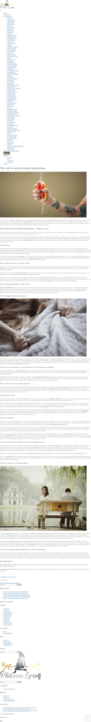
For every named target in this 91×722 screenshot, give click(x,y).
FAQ (8, 159)
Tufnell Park (10, 143)
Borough (9, 34)
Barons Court (11, 27)
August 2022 (7, 617)
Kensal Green (11, 82)
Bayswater (10, 29)
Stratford (9, 139)
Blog (14, 577)
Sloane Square (11, 131)
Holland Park (11, 77)
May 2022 (6, 618)
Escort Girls (7, 14)
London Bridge (11, 99)
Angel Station (11, 21)
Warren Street (11, 147)
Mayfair (9, 107)
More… (6, 156)
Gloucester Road (12, 66)
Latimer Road (11, 95)
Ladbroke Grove (11, 91)
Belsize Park (10, 30)
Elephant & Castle (12, 56)
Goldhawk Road (11, 67)
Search (5, 164)
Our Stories (10, 160)
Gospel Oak (10, 69)
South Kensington (12, 135)
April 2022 (7, 620)
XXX (5, 697)
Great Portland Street (13, 71)
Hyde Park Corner (12, 79)
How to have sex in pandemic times (10, 583)
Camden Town (11, 38)
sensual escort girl (9, 541)
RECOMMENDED (9, 701)
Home (5, 13)
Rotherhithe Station (12, 125)
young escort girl (10, 456)
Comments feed (8, 643)
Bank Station (10, 24)
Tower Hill (10, 141)
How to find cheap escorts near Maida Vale (16, 593)
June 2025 (6, 610)
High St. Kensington (13, 74)
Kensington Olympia (13, 85)
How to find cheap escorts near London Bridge (17, 595)
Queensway (10, 123)
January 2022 (7, 625)
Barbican (9, 26)
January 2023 (7, 612)
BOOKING (7, 154)
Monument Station (12, 109)
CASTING (7, 152)
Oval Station (10, 117)
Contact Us (10, 162)
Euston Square (11, 59)
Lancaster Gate (11, 93)
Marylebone (10, 106)
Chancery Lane (11, 43)
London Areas (8, 16)
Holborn (9, 75)
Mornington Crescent (13, 112)
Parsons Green (11, 122)
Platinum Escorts (6, 577)
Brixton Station (11, 35)
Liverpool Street (11, 98)
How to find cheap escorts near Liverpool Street (17, 596)
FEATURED (7, 699)
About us (9, 157)
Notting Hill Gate (12, 114)
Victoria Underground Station (15, 146)
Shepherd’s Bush (12, 128)
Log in (5, 640)
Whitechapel (10, 149)
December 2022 (8, 613)
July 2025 (6, 608)
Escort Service (49, 280)
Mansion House (11, 103)
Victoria (9, 144)
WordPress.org (8, 645)
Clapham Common (12, 46)
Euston (9, 58)
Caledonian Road (12, 37)
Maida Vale (10, 101)
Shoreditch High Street (13, 130)
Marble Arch (10, 104)
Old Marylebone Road (13, 115)
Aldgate (9, 18)
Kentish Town (11, 87)
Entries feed (7, 641)
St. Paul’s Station (12, 138)
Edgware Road (11, 54)
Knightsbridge (11, 90)
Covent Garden (11, 50)
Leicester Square (11, 96)
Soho (8, 133)
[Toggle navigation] (0, 10)
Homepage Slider (8, 689)
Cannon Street (11, 40)
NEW (5, 696)
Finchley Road (11, 63)
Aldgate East (10, 19)
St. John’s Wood (11, 136)
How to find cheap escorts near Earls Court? (16, 598)
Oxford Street (11, 119)
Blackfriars (10, 32)
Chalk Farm (10, 42)
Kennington (10, 80)
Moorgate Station (12, 111)
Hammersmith (11, 72)
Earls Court (10, 53)
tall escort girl (10, 533)
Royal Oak (10, 127)
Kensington (10, 83)
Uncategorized (8, 633)
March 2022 (7, 621)
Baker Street (10, 22)
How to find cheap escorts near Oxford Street (16, 591)
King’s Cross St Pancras (14, 88)
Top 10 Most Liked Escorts (11, 151)
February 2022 (8, 623)
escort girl (71, 232)
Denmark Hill (11, 51)
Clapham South (11, 48)
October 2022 (7, 615)
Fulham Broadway (12, 64)
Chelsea (9, 45)
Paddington (10, 120)
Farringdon (10, 61)
